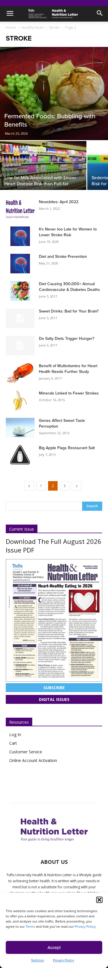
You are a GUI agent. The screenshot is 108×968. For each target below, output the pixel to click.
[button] (99, 900)
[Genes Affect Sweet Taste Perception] (20, 427)
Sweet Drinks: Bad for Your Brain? (68, 311)
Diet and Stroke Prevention (63, 257)
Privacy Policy (85, 926)
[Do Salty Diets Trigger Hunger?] (20, 345)
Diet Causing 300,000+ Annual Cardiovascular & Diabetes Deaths (69, 287)
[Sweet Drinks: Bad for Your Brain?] (20, 318)
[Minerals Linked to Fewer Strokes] (20, 400)
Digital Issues (54, 699)
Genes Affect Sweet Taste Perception (62, 423)
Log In (15, 734)
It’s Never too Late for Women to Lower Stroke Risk (68, 232)
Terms (30, 926)
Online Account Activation (33, 760)
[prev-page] (29, 486)
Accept (54, 947)
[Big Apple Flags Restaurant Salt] (20, 455)
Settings (37, 960)
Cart (13, 743)
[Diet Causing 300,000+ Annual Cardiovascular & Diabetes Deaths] (20, 291)
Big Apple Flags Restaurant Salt (67, 448)
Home (11, 27)
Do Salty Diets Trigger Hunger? (66, 339)
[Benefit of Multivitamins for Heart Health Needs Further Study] (20, 373)
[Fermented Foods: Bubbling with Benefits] (54, 93)
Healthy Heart (32, 27)
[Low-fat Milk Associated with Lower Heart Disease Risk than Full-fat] (43, 173)
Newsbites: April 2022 (58, 202)
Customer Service (25, 751)
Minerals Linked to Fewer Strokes (69, 393)
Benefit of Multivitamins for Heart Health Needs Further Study (68, 369)
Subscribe (54, 687)
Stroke (54, 27)
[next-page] (77, 486)
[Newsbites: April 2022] (20, 209)
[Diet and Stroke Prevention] (20, 263)
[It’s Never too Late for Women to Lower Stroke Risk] (20, 236)
